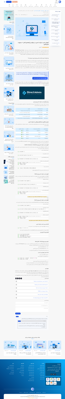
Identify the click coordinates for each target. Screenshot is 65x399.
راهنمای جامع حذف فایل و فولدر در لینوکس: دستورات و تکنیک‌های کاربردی (9, 140)
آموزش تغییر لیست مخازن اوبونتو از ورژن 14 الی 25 (8, 115)
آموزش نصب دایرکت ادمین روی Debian (55, 30)
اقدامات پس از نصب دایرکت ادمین (55, 37)
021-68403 (15, 1)
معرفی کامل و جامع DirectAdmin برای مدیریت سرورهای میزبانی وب (40, 353)
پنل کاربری (22, 365)
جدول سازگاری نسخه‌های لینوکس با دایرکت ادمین (56, 23)
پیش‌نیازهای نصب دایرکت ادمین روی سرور (55, 19)
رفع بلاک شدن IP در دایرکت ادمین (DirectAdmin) (9, 53)
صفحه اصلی (55, 6)
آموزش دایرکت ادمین (37, 10)
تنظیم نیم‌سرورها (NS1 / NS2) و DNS (55, 40)
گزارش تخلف (12, 372)
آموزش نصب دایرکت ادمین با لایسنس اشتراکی (40, 78)
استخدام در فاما (11, 373)
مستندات (21, 6)
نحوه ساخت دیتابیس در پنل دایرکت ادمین (9, 84)
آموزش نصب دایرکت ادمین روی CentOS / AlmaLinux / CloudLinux (55, 26)
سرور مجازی (41, 6)
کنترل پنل (42, 10)
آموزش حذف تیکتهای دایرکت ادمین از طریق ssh (11, 353)
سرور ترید (32, 377)
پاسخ (17, 316)
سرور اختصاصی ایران (31, 368)
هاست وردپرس (42, 370)
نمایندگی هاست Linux (11, 367)
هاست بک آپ (42, 377)
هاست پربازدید (42, 373)
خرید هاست (46, 6)
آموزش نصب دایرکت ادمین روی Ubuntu (55, 34)
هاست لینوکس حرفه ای (40, 368)
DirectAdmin (40, 82)
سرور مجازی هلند (31, 373)
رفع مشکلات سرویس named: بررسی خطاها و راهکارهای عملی (25, 353)
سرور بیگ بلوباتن (31, 378)
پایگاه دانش (25, 6)
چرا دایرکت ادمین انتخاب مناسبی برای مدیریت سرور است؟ (55, 15)
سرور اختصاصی (36, 6)
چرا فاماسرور (22, 367)
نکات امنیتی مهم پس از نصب (55, 43)
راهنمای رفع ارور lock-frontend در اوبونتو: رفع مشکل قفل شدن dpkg (9, 127)
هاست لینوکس (42, 367)
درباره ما (13, 6)
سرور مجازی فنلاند (31, 375)
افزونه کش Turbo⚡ (31, 397)
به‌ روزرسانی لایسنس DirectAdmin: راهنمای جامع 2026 (9, 37)
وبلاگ (45, 10)
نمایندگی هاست (11, 365)
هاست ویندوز (42, 365)
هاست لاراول (42, 372)
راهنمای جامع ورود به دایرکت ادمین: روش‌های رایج (9, 100)
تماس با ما (17, 6)
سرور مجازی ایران (31, 372)
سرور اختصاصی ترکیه (31, 380)
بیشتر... (9, 6)
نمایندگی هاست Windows (10, 368)
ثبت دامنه (50, 6)
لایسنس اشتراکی (31, 6)
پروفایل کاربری (9, 1)
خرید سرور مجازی (31, 365)
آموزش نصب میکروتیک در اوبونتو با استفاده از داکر (9, 153)
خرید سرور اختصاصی (31, 367)
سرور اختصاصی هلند (31, 370)
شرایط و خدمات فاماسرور (20, 368)
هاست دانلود (42, 375)
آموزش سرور (22, 370)
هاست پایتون (42, 378)
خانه (47, 10)
